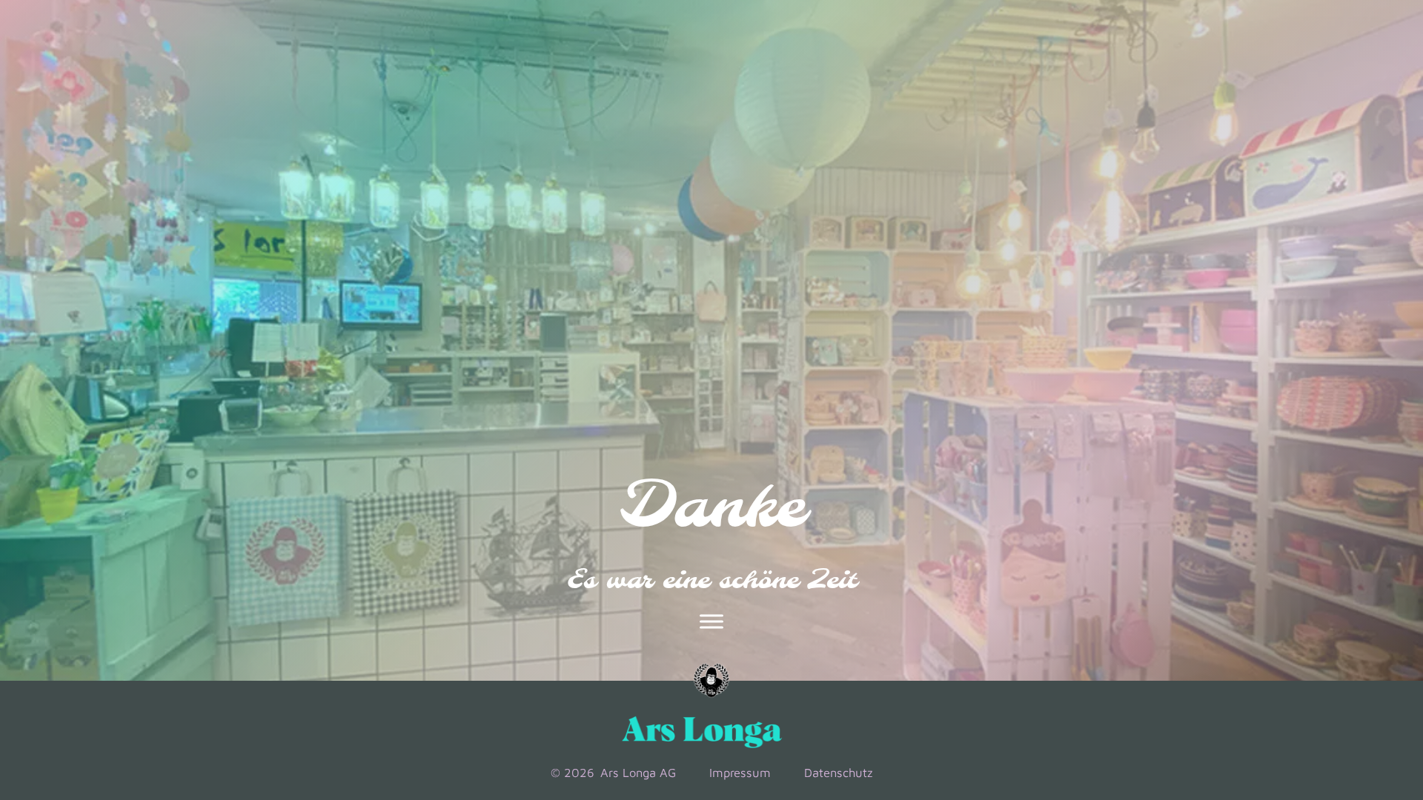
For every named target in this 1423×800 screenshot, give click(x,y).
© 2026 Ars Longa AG (613, 772)
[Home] (711, 680)
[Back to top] (1350, 684)
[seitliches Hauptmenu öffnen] (711, 621)
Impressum (740, 772)
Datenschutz (838, 772)
